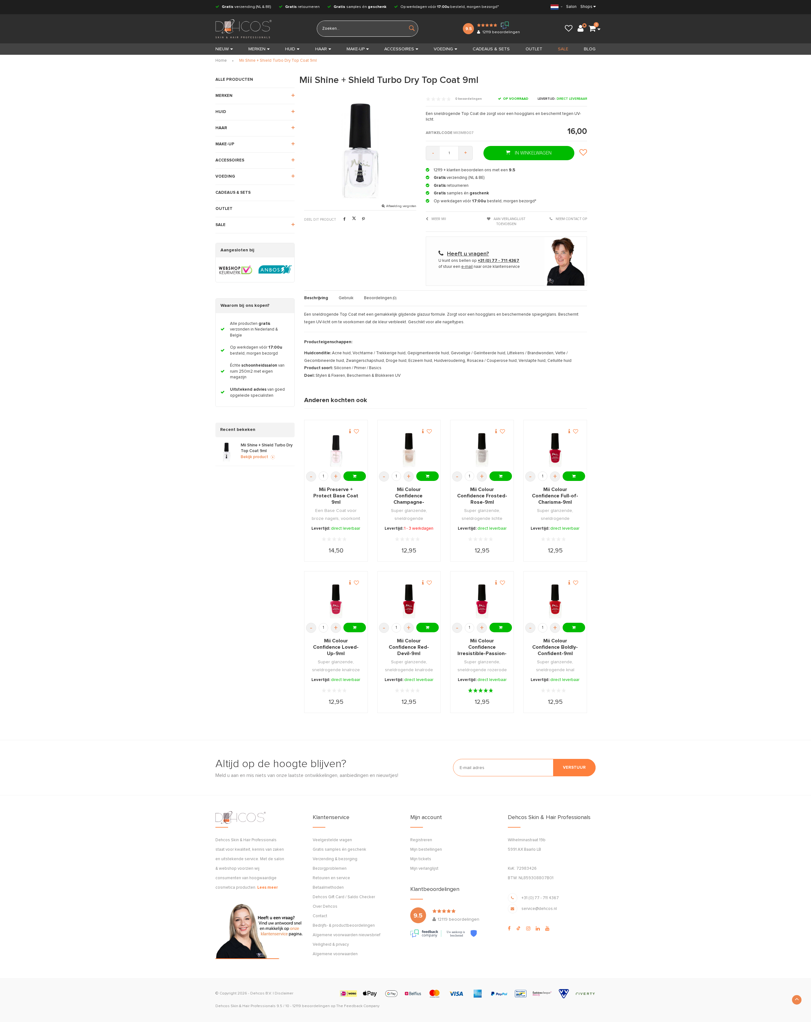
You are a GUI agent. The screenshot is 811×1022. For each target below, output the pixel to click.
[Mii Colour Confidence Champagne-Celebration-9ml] (409, 450)
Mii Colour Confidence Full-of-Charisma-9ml (555, 496)
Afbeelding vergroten (401, 206)
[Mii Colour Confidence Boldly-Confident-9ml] (555, 601)
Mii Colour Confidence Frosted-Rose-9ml (482, 496)
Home (221, 61)
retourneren (302, 7)
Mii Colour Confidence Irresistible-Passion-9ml (482, 647)
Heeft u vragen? (468, 254)
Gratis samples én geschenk (339, 850)
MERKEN (256, 49)
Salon (571, 7)
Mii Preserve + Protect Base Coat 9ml (335, 496)
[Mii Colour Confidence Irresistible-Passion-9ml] (482, 601)
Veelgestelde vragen (332, 840)
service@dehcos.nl (539, 909)
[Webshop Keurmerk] (235, 269)
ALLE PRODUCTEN (234, 80)
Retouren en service (331, 878)
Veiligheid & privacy (331, 945)
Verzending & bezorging (335, 859)
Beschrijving (316, 298)
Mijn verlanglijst (424, 869)
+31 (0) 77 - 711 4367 (540, 898)
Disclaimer (284, 993)
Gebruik (346, 298)
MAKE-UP (356, 49)
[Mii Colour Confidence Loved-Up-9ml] (336, 601)
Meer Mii (438, 219)
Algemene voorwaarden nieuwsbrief (346, 935)
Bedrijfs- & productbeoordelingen (344, 926)
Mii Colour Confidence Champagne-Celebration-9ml (409, 496)
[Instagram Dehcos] (528, 928)
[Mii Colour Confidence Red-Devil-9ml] (409, 601)
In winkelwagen (533, 153)
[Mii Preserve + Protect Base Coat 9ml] (336, 450)
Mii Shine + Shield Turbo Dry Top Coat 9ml (278, 61)
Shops (586, 7)
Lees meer (267, 888)
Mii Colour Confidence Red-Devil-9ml (409, 647)
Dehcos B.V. (261, 993)
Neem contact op (571, 219)
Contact (320, 916)
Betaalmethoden (328, 888)
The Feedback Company (358, 1006)
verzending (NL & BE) (246, 7)
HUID (290, 49)
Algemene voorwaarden (335, 954)
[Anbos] (275, 269)
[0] (592, 28)
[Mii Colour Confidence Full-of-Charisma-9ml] (555, 450)
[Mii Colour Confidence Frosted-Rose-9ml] (482, 450)
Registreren (421, 840)
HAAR (321, 49)
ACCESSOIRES (399, 49)
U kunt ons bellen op (478, 261)
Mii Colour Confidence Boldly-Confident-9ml (555, 647)
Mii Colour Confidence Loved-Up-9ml (336, 647)
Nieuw (222, 49)
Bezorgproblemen (330, 869)
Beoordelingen (380, 298)
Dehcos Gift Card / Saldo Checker (344, 897)
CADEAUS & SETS (491, 49)
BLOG (590, 49)
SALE (563, 49)
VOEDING (443, 49)
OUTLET (534, 49)
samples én (360, 7)
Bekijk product (254, 457)
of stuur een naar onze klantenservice (479, 267)
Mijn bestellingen (426, 850)
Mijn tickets (420, 859)
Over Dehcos (325, 907)
